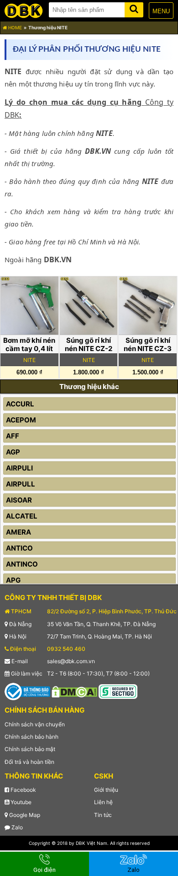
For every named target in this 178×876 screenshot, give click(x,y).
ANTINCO (22, 564)
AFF (12, 436)
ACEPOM (21, 420)
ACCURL (20, 404)
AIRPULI (19, 468)
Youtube (20, 802)
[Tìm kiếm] (134, 8)
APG (13, 580)
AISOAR (19, 500)
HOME (14, 27)
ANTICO (19, 548)
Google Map (24, 814)
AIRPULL (20, 484)
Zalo (16, 827)
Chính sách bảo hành (31, 736)
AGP (13, 452)
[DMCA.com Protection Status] (74, 691)
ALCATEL (21, 516)
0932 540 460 (66, 648)
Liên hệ (103, 802)
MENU (161, 11)
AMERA (18, 532)
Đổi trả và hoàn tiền (29, 761)
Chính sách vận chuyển (35, 724)
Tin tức (103, 814)
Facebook (22, 789)
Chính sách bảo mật (30, 749)
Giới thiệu (106, 789)
